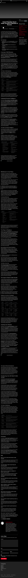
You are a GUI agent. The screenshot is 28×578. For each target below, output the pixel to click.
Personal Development (11, 28)
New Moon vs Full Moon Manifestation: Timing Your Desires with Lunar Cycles (22, 34)
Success (2, 570)
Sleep (1, 569)
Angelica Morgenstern (5, 28)
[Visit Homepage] (14, 1)
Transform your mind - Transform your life (9, 576)
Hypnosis (2, 566)
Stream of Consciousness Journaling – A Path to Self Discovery (22, 29)
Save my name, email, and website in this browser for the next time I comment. (9, 556)
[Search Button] (26, 1)
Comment (2, 539)
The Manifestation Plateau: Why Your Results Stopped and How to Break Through (23, 32)
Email (2, 551)
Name (2, 548)
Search (20, 19)
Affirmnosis (3, 576)
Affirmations (2, 565)
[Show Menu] (1, 1)
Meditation (2, 567)
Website (11, 551)
